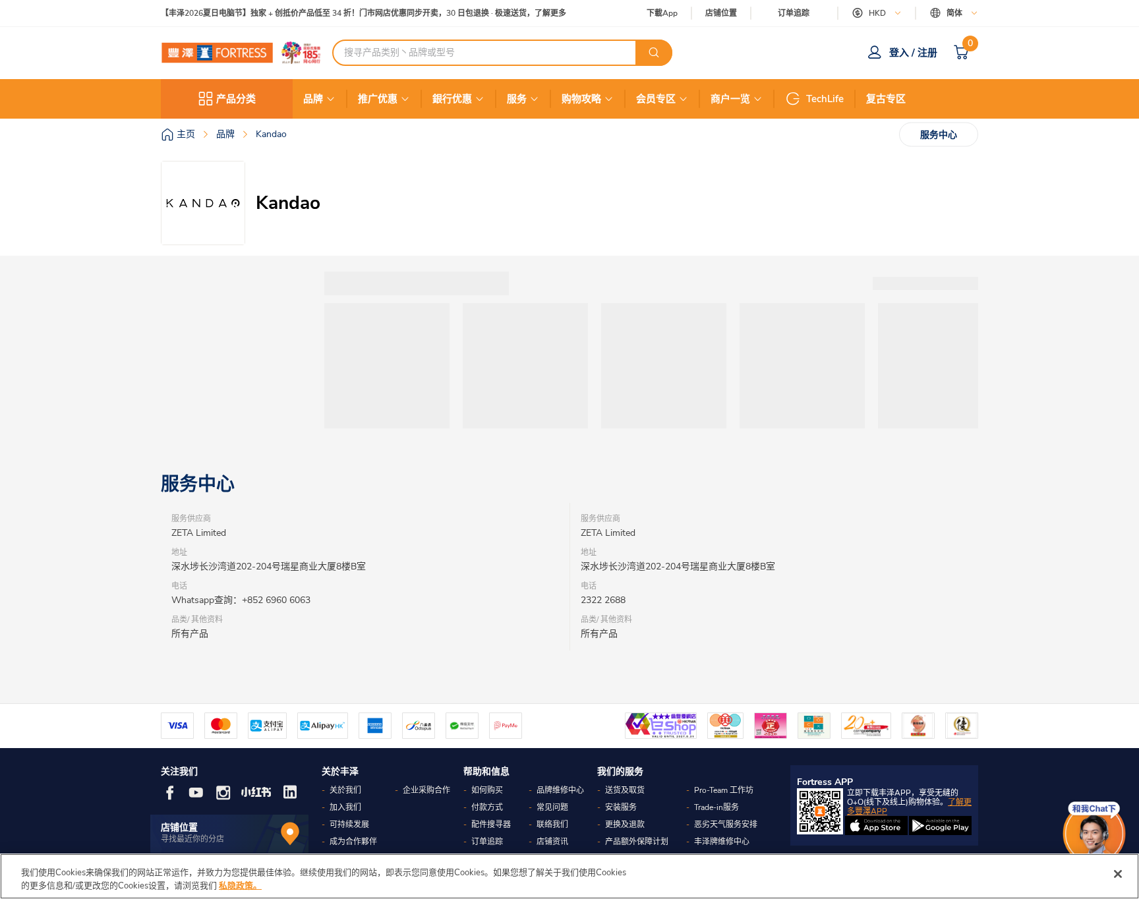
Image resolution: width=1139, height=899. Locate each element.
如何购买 (487, 790)
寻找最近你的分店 (192, 839)
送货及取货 (625, 790)
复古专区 (886, 98)
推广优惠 (377, 98)
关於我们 (345, 790)
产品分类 (236, 98)
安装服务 (621, 807)
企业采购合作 (426, 790)
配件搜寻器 (491, 824)
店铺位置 (721, 13)
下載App (662, 13)
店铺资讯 (552, 841)
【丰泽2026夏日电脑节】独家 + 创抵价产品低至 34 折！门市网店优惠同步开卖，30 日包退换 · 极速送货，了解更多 (363, 13)
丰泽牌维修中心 (721, 841)
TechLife (825, 98)
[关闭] (1117, 873)
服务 (517, 98)
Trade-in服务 (716, 807)
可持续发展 (349, 824)
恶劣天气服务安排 (725, 824)
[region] (569, 876)
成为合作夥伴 (353, 841)
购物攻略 (581, 98)
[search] (653, 53)
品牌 (313, 98)
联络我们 (552, 824)
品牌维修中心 (560, 790)
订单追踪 (793, 13)
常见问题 (552, 807)
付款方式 (487, 807)
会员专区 (656, 98)
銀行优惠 (452, 98)
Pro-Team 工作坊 (723, 790)
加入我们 (345, 807)
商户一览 (730, 98)
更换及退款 (625, 824)
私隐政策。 (240, 885)
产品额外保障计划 (636, 841)
